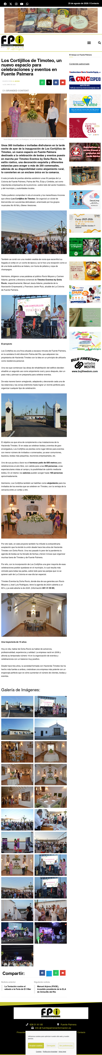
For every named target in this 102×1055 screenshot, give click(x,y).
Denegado (51, 1045)
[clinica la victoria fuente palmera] (85, 317)
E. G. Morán (16, 81)
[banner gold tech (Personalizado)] (85, 293)
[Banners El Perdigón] (51, 20)
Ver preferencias (66, 1045)
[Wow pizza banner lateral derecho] (85, 270)
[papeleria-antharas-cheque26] (85, 340)
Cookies (39, 1051)
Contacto (81, 1032)
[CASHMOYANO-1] (85, 246)
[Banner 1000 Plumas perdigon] (85, 175)
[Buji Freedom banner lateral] (85, 364)
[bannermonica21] (85, 199)
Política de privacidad (50, 1051)
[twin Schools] (85, 223)
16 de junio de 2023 (9, 84)
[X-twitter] (10, 4)
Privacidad (21, 1032)
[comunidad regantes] (85, 103)
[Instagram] (16, 4)
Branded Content (17, 90)
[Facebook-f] (5, 4)
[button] (89, 43)
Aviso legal (62, 1051)
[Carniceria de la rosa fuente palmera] (85, 151)
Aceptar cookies (36, 1045)
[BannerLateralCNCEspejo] (85, 79)
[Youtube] (21, 4)
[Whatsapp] (27, 4)
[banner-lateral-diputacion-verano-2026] (85, 127)
